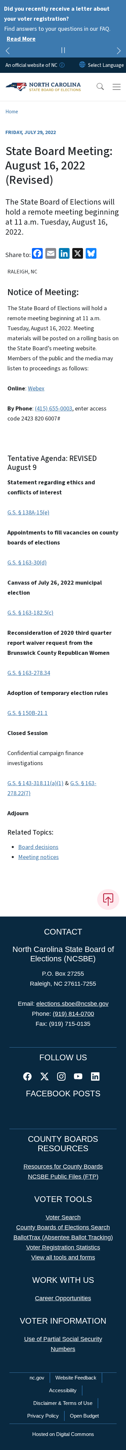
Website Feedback (75, 1377)
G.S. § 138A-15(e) (28, 512)
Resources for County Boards (63, 1166)
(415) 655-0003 (53, 408)
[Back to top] (108, 899)
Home (11, 111)
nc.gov (37, 1377)
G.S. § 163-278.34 (28, 673)
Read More (21, 39)
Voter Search (63, 1217)
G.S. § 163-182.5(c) (30, 613)
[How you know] (61, 65)
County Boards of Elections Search (63, 1227)
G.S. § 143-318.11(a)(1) (35, 783)
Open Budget (84, 1416)
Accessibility (63, 1390)
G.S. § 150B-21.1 (27, 713)
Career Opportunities (63, 1298)
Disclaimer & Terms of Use (62, 1403)
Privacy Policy (43, 1416)
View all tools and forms (63, 1257)
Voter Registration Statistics (63, 1247)
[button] (96, 87)
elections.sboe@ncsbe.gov (72, 1003)
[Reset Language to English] (82, 65)
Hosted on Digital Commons (63, 1434)
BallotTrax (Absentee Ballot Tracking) (63, 1237)
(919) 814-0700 (73, 1013)
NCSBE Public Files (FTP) (63, 1176)
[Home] (43, 80)
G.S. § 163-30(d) (27, 563)
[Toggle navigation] (116, 87)
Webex (36, 388)
